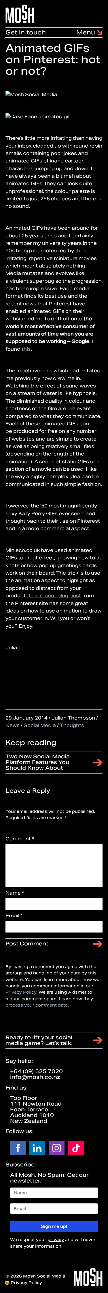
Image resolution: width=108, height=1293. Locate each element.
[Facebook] (18, 1148)
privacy (56, 1239)
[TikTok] (76, 1148)
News (12, 725)
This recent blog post (54, 596)
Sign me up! (54, 1226)
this (26, 349)
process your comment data (36, 1005)
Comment (19, 839)
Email (13, 916)
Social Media (40, 725)
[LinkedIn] (37, 1148)
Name (14, 893)
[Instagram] (57, 1148)
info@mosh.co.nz (35, 1077)
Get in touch (25, 32)
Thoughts (72, 725)
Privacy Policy (20, 992)
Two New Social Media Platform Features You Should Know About (37, 762)
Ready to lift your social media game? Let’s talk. (39, 1040)
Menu (86, 33)
